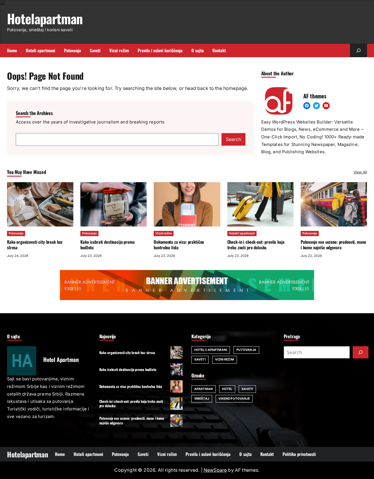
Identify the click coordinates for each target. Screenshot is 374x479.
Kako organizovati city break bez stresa (35, 244)
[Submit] (360, 352)
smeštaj (201, 398)
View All (360, 172)
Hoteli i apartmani (242, 233)
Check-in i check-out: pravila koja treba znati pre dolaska (256, 244)
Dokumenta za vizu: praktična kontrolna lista (179, 244)
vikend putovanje (234, 398)
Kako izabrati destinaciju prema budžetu (107, 244)
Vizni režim (163, 233)
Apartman (203, 389)
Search (233, 139)
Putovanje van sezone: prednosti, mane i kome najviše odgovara (333, 244)
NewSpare (215, 470)
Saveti (200, 359)
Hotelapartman (45, 18)
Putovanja (16, 233)
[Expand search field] (358, 50)
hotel (227, 389)
